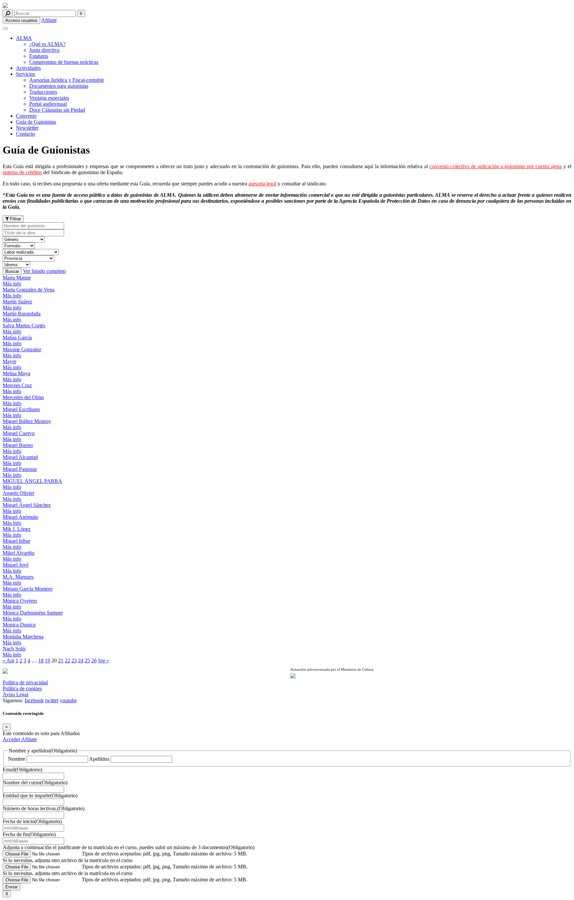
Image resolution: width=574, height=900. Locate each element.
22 (67, 660)
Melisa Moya (16, 373)
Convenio (26, 116)
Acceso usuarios (21, 20)
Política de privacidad (25, 682)
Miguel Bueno (18, 445)
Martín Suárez (17, 301)
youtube (68, 700)
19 (47, 660)
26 (94, 660)
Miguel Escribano (21, 409)
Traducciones (43, 92)
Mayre (9, 361)
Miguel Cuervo (19, 433)
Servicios (25, 74)
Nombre (16, 759)
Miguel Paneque (20, 469)
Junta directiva (44, 50)
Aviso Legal (15, 694)
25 (87, 660)
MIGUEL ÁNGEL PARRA (32, 481)
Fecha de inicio (32, 821)
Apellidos (99, 759)
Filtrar (15, 218)
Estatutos (38, 56)
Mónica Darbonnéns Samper (33, 613)
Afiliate (49, 20)
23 (74, 660)
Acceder (12, 739)
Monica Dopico (19, 624)
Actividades (28, 68)
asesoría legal (262, 183)
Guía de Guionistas (36, 122)
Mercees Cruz (17, 385)
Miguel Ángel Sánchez (27, 505)
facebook (34, 700)
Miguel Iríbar (16, 541)
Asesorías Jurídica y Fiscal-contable (66, 80)
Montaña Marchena (23, 636)
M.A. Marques (18, 577)
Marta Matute (17, 278)
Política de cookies (22, 688)
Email (22, 769)
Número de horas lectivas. (43, 808)
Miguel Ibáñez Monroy (27, 421)
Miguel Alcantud (20, 457)
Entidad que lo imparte (40, 795)
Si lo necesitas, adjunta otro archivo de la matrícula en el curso (68, 860)
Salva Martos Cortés (24, 325)
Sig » (103, 660)
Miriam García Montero (27, 589)
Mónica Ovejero (20, 601)
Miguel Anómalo (20, 517)
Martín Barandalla (22, 313)
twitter (51, 700)
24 (80, 660)
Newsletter (27, 128)
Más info (12, 283)
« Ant (8, 660)
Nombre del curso (35, 782)
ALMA (24, 38)
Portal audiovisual (48, 104)
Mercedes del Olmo (23, 397)
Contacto (25, 134)
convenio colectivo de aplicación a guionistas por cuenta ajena (496, 166)
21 (60, 660)
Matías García (17, 337)
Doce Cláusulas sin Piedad (57, 110)
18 (41, 660)
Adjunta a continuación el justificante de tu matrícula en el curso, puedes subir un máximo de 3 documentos (128, 847)
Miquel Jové (16, 565)
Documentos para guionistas (58, 86)
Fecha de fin (29, 834)
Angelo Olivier (18, 493)
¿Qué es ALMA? (47, 44)
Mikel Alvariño (19, 553)
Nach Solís (14, 648)
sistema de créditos (22, 172)
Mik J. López (17, 529)
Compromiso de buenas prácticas (63, 62)
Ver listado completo (44, 271)
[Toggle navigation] (5, 29)
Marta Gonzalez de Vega (28, 289)
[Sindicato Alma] (143, 6)
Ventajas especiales (49, 98)
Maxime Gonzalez (22, 349)
